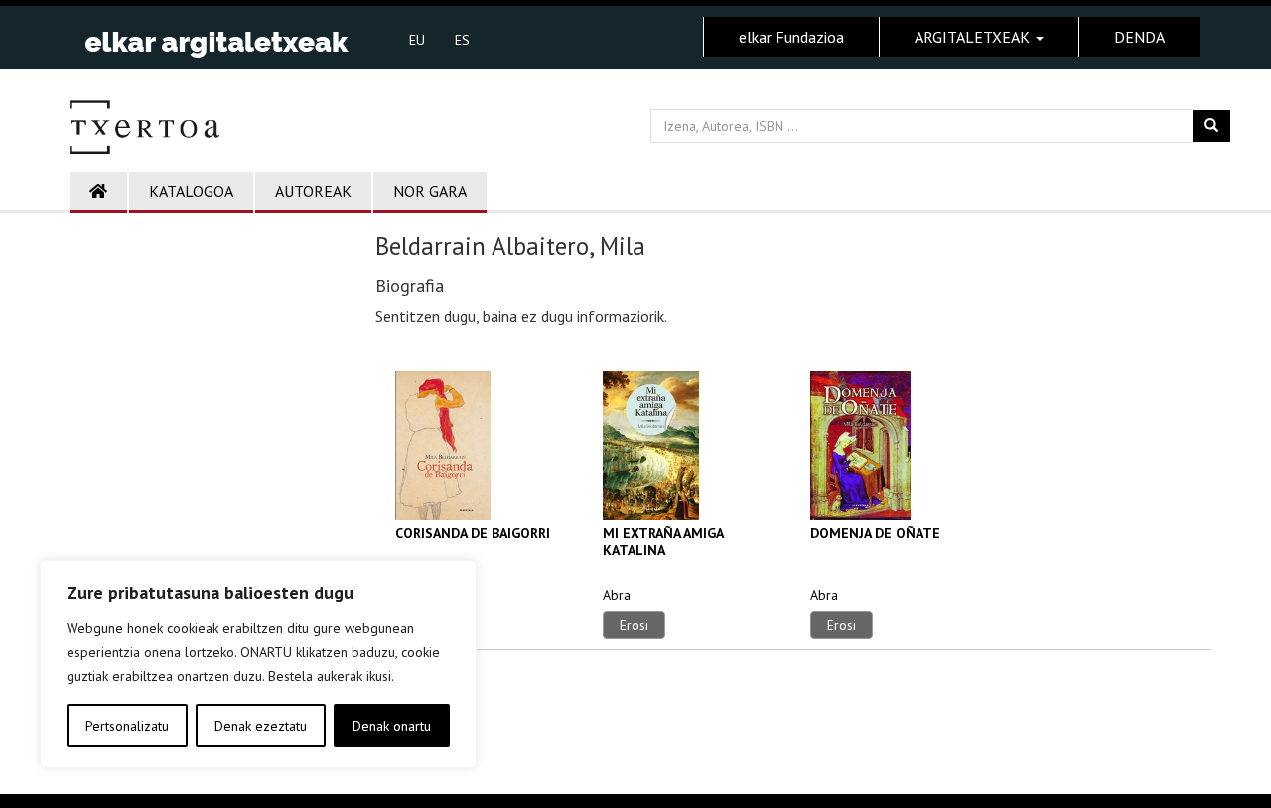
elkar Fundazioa (791, 37)
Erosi (634, 625)
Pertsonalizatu (127, 726)
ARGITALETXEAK (974, 37)
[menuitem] (417, 39)
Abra (617, 595)
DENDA (1139, 37)
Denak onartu (392, 726)
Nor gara (430, 191)
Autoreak (313, 191)
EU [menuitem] (417, 40)
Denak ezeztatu (260, 726)
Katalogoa (191, 191)
